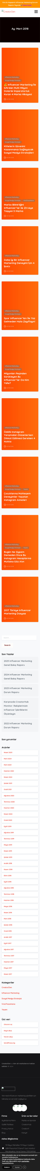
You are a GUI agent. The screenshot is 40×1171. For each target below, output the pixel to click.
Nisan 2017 (8, 974)
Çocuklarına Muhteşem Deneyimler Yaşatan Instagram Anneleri (17, 497)
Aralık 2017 (8, 937)
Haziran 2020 (9, 808)
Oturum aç (8, 1024)
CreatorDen (7, 987)
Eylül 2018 (7, 882)
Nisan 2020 (8, 814)
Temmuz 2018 (9, 894)
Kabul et (7, 1167)
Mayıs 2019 (8, 845)
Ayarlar (17, 1167)
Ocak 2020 (8, 820)
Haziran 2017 (9, 962)
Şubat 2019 (8, 857)
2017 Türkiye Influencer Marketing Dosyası (17, 612)
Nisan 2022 (8, 777)
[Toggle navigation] (36, 11)
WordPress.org (9, 1043)
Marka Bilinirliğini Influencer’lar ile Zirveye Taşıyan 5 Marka (18, 208)
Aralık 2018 (8, 863)
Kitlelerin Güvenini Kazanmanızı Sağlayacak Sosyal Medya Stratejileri (19, 149)
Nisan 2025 (8, 752)
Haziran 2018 (9, 900)
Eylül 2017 (7, 943)
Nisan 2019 (8, 851)
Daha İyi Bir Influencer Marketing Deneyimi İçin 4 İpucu (19, 263)
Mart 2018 (7, 919)
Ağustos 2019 (9, 833)
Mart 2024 (8, 759)
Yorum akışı (8, 1037)
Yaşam (4, 1009)
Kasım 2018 (8, 869)
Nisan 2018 (8, 913)
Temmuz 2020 (9, 802)
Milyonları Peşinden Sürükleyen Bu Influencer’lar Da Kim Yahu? (16, 378)
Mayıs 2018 (8, 906)
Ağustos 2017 (9, 949)
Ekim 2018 (7, 876)
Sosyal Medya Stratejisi (12, 998)
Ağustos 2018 (9, 888)
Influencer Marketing (10, 993)
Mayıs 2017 (8, 968)
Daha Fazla (27, 5)
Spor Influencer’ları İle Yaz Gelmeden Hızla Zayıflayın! (19, 320)
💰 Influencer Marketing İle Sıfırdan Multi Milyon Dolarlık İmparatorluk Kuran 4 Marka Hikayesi (20, 89)
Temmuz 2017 (9, 956)
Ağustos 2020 (9, 796)
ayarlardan (25, 1161)
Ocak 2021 (8, 789)
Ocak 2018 (8, 931)
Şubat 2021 (8, 783)
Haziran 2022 (9, 771)
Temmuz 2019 (9, 839)
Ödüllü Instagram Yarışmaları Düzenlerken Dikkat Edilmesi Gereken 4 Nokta (19, 436)
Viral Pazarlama (8, 1004)
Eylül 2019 (7, 826)
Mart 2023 (7, 765)
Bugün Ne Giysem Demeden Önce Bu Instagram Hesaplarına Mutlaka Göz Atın (17, 556)
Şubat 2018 (8, 925)
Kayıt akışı (8, 1031)
